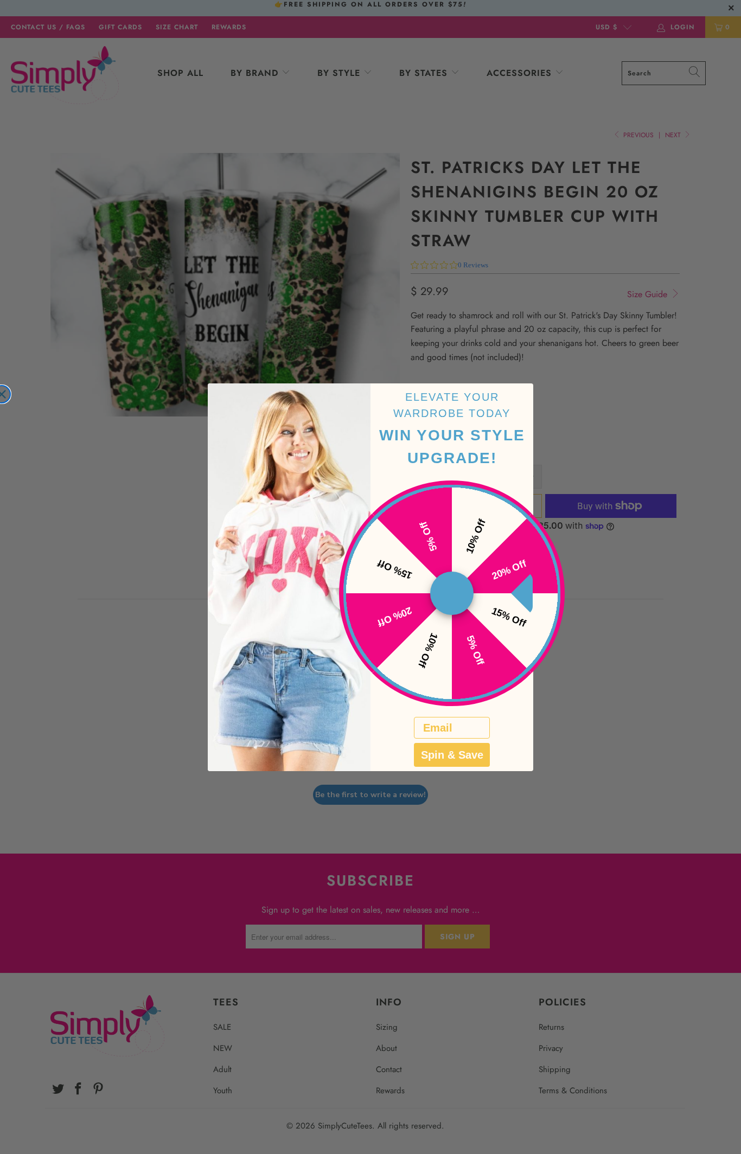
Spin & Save (452, 755)
